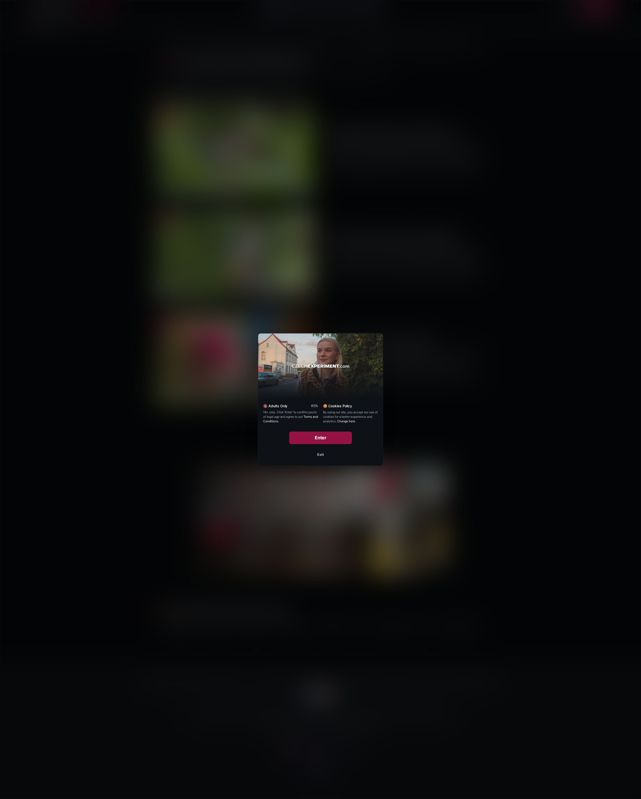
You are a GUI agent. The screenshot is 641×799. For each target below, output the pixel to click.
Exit (320, 454)
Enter (321, 437)
